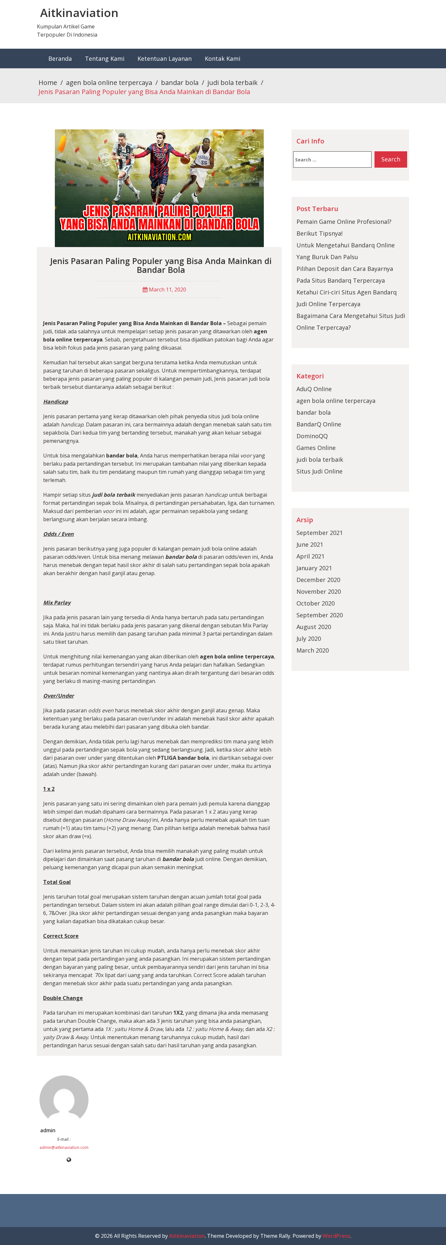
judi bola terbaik (232, 82)
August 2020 (313, 627)
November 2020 (318, 591)
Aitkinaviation (79, 12)
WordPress (336, 1235)
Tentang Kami (104, 58)
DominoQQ (312, 436)
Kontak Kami (222, 58)
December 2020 (318, 580)
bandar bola (180, 82)
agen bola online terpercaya (109, 82)
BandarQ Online (318, 424)
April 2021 (310, 556)
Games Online (316, 448)
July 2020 (308, 638)
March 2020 (312, 650)
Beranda (60, 58)
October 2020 (315, 603)
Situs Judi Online (319, 471)
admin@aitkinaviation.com (64, 1147)
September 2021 (319, 533)
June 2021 (309, 544)
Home (48, 82)
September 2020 (319, 615)
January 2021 (314, 568)
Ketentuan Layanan (164, 58)
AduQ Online (314, 389)
